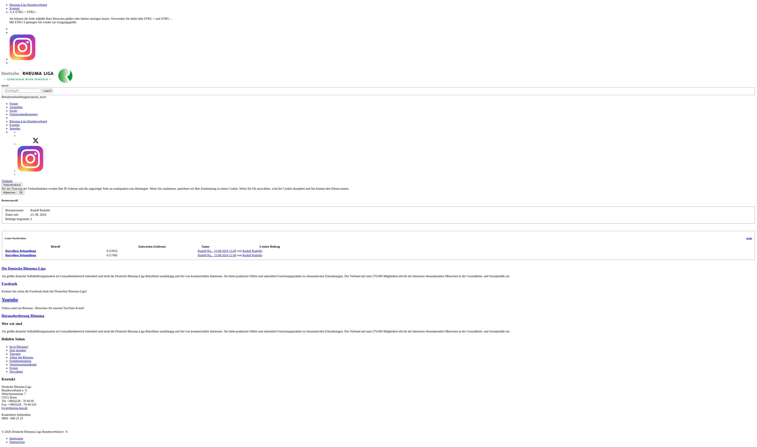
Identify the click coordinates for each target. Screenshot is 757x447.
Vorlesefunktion (12, 184)
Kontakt (14, 8)
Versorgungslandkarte (22, 364)
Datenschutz (17, 442)
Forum (13, 368)
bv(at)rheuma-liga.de (14, 408)
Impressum (16, 438)
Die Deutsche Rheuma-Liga (24, 268)
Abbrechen (9, 192)
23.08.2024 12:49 (225, 251)
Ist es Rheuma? (18, 346)
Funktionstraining (20, 361)
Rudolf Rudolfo (252, 251)
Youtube (10, 299)
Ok (21, 192)
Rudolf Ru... (205, 251)
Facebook (9, 284)
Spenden (14, 128)
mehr (749, 238)
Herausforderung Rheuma (23, 316)
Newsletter (16, 371)
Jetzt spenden (17, 350)
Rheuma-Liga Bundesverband (28, 5)
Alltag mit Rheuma (21, 357)
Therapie (15, 354)
